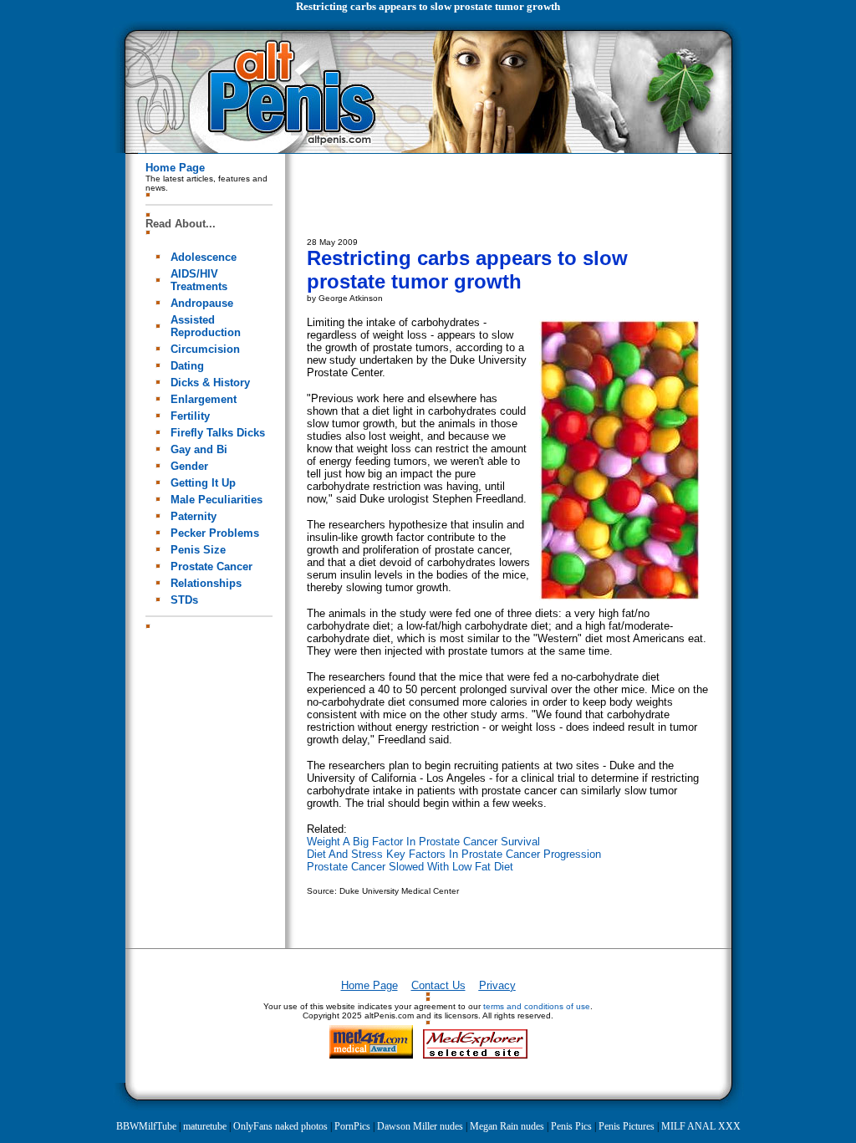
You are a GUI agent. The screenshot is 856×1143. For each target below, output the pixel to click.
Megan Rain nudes (507, 1126)
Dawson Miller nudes (420, 1126)
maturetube (205, 1126)
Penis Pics (571, 1126)
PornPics (352, 1126)
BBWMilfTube (146, 1126)
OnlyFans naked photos (280, 1126)
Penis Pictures (627, 1126)
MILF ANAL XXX (701, 1126)
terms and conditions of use (536, 1006)
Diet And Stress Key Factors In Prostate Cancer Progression (454, 854)
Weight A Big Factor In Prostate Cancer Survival (423, 841)
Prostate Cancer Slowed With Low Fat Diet (410, 866)
